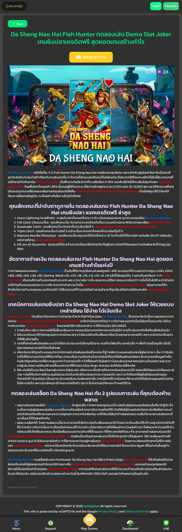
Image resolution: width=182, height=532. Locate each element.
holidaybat (92, 506)
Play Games (89, 528)
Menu (16, 528)
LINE (166, 528)
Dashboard (130, 528)
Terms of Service (137, 511)
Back (19, 24)
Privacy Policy (108, 511)
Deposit (50, 528)
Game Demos (94, 57)
